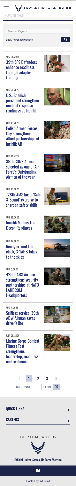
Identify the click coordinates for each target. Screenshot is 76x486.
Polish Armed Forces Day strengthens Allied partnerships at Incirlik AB (22, 136)
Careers (12, 419)
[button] (6, 8)
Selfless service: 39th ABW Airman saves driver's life (22, 318)
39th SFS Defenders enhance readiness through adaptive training (21, 69)
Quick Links (15, 408)
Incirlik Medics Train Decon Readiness (21, 225)
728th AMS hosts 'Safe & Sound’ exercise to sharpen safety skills (23, 199)
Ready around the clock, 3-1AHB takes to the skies (21, 251)
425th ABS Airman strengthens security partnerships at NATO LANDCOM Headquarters (22, 284)
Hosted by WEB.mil (38, 480)
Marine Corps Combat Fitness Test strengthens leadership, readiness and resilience (22, 351)
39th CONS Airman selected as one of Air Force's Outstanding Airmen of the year (22, 169)
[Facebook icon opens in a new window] (38, 471)
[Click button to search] (65, 39)
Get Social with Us (38, 437)
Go (56, 386)
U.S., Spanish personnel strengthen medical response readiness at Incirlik (22, 103)
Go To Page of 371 (33, 387)
